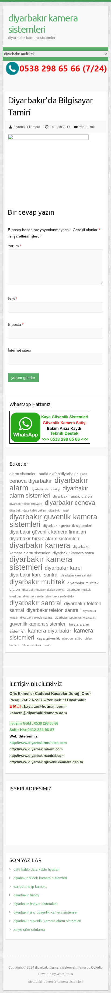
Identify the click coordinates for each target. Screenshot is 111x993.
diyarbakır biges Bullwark (25, 503)
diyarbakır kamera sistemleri (43, 23)
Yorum (14, 246)
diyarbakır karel (63, 568)
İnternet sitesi (19, 350)
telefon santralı (31, 645)
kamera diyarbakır (49, 631)
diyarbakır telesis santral (36, 617)
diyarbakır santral (35, 603)
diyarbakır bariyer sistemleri (35, 904)
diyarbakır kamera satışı (73, 553)
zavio (46, 645)
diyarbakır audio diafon (72, 496)
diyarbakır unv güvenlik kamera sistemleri (45, 912)
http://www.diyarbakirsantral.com (37, 756)
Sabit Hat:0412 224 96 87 (31, 730)
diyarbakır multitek (37, 582)
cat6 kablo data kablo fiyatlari (36, 869)
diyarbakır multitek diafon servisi (43, 589)
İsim (12, 299)
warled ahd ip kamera (30, 887)
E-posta (15, 324)
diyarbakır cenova (70, 502)
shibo (78, 638)
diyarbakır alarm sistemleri (48, 492)
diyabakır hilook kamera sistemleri (40, 878)
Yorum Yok (87, 127)
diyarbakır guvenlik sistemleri (67, 525)
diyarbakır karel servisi (76, 575)
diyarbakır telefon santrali (53, 610)
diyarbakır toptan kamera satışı (75, 617)
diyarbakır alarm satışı (45, 489)
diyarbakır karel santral (33, 575)
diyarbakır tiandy (26, 895)
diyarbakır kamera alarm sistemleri (49, 549)
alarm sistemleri (22, 474)
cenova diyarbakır (30, 481)
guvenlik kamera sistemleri (38, 624)
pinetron (67, 638)
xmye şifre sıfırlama (29, 930)
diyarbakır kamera (27, 127)
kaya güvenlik (48, 638)
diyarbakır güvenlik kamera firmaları (47, 532)
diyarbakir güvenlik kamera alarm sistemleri (47, 921)
